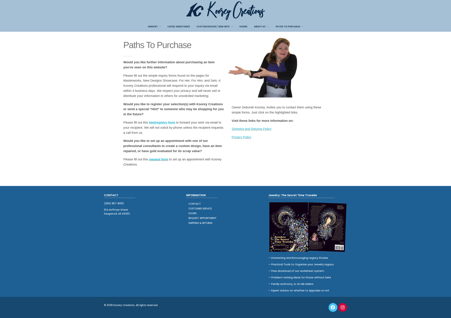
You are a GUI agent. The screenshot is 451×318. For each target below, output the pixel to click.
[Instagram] (342, 307)
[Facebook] (333, 307)
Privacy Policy (241, 137)
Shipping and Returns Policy (251, 129)
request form (158, 159)
